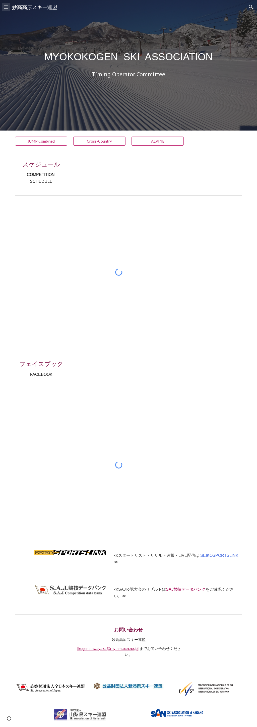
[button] (6, 7)
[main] (128, 57)
